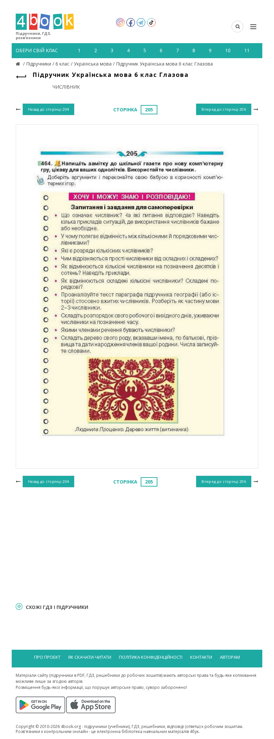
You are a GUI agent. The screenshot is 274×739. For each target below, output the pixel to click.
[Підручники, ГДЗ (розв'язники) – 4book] (19, 64)
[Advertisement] (137, 544)
